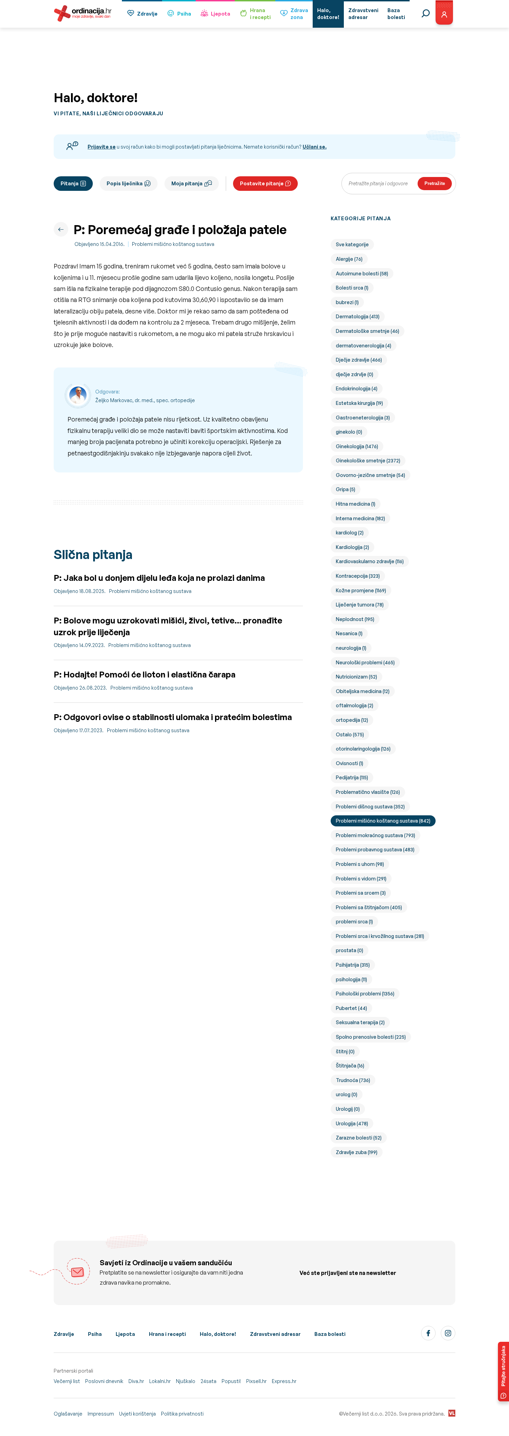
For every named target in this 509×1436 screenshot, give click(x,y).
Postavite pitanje (262, 183)
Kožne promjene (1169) (361, 590)
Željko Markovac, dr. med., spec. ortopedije (145, 400)
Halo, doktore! (218, 1334)
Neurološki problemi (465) (365, 662)
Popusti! (231, 1381)
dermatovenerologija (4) (363, 345)
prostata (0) (349, 950)
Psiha (184, 14)
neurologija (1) (351, 648)
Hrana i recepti (167, 1334)
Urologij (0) (348, 1109)
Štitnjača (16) (350, 1066)
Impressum (101, 1414)
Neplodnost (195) (355, 619)
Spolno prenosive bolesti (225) (371, 1037)
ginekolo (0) (349, 432)
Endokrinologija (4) (356, 388)
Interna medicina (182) (360, 518)
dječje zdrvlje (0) (354, 374)
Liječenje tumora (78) (360, 605)
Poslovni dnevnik (104, 1381)
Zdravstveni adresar (275, 1334)
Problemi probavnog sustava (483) (375, 849)
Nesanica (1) (349, 633)
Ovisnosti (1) (349, 763)
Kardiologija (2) (352, 547)
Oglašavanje (68, 1414)
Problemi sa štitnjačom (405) (369, 907)
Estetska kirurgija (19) (359, 403)
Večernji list (67, 1381)
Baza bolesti (330, 1334)
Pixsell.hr (256, 1381)
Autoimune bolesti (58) (362, 273)
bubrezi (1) (347, 302)
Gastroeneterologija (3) (363, 417)
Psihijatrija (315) (353, 965)
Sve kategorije (352, 244)
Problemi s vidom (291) (361, 878)
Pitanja (70, 183)
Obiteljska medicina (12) (363, 691)
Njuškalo (185, 1381)
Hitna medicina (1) (355, 504)
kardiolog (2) (350, 532)
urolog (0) (346, 1094)
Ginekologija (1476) (357, 446)
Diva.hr (136, 1381)
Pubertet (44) (351, 1008)
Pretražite (435, 183)
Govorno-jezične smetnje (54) (370, 475)
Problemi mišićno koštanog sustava (173, 244)
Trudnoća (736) (353, 1080)
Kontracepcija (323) (358, 576)
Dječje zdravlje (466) (359, 360)
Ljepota (220, 14)
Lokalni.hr (160, 1381)
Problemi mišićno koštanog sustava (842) (383, 821)
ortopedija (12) (352, 720)
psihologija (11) (351, 979)
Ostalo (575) (350, 734)
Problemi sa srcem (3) (361, 893)
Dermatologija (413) (357, 316)
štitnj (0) (345, 1051)
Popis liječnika (125, 183)
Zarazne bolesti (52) (359, 1138)
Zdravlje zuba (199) (356, 1152)
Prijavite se (102, 147)
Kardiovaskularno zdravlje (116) (370, 561)
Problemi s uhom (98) (360, 864)
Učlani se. (315, 147)
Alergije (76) (349, 259)
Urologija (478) (352, 1123)
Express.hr (284, 1381)
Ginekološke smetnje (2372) (368, 460)
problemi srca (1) (354, 921)
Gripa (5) (345, 489)
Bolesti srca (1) (352, 288)
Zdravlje (147, 14)
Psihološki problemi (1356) (365, 993)
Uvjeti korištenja (137, 1414)
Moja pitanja (187, 183)
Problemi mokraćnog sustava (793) (375, 835)
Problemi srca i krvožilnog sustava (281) (380, 936)
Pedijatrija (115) (352, 777)
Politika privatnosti (182, 1414)
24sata (208, 1381)
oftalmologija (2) (354, 705)
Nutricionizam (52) (356, 677)
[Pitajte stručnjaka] (503, 1371)
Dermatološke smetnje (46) (367, 331)
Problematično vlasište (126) (368, 792)
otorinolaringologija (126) (363, 749)
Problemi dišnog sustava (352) (370, 806)
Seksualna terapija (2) (360, 1022)
